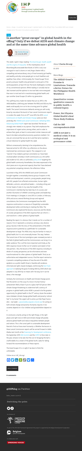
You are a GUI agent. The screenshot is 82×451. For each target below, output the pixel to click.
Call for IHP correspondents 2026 (64, 126)
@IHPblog (11, 389)
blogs (13, 27)
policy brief (37, 160)
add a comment (12, 368)
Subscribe (72, 18)
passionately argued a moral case (30, 302)
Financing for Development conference (37, 332)
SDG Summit (25, 335)
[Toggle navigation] (9, 18)
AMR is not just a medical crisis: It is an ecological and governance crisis (64, 137)
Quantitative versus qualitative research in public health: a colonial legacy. (64, 103)
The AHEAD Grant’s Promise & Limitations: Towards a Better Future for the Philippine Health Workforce (64, 86)
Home (8, 27)
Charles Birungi (23, 52)
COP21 (37, 335)
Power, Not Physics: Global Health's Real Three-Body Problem (64, 116)
